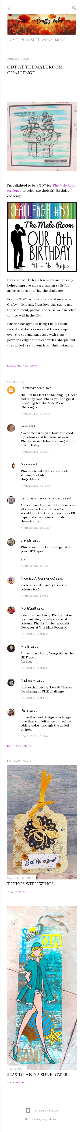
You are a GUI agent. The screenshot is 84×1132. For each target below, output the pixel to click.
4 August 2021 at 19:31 (35, 595)
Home (12, 40)
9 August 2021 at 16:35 (35, 736)
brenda (26, 540)
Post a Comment (20, 746)
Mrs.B (25, 647)
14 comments (16, 891)
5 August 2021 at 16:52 (35, 668)
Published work (36, 40)
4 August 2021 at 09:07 (36, 413)
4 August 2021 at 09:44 (36, 451)
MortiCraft (28, 608)
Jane (24, 426)
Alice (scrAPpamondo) (38, 578)
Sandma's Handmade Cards (42, 498)
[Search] (74, 7)
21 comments (15, 1082)
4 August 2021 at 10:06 (36, 485)
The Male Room (27, 365)
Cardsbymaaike (33, 388)
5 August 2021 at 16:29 (35, 633)
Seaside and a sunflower (37, 1074)
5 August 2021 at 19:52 (35, 697)
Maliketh (54, 1119)
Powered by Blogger (45, 1110)
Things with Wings (30, 884)
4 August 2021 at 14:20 (35, 565)
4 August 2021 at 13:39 (35, 527)
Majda (25, 464)
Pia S (24, 710)
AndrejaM (28, 681)
